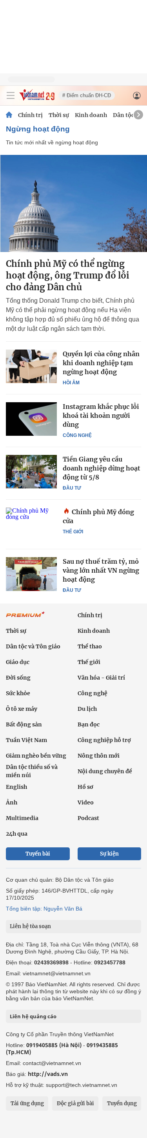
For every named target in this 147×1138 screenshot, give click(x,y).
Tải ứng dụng (27, 1103)
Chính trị (30, 115)
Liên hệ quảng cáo (33, 1016)
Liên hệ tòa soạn (30, 926)
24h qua (16, 833)
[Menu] (10, 95)
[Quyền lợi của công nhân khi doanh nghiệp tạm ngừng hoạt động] (31, 366)
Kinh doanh (91, 115)
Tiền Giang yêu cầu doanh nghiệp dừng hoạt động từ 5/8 (101, 468)
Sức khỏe (18, 693)
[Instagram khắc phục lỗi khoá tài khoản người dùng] (31, 419)
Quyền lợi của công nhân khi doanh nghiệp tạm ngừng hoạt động (101, 363)
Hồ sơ (85, 786)
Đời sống (18, 677)
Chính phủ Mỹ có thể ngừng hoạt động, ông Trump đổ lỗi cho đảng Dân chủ (67, 275)
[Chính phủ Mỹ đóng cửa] (31, 524)
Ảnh (11, 802)
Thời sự (59, 115)
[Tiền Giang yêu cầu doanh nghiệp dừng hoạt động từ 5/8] (31, 471)
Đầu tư (72, 488)
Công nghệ (77, 435)
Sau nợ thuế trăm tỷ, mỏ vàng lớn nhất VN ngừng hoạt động (101, 570)
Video (86, 802)
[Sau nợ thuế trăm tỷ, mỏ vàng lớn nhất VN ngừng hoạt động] (31, 574)
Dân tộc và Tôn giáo (33, 646)
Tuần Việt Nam (26, 740)
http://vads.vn (48, 1074)
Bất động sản (24, 724)
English (16, 786)
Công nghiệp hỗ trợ (104, 740)
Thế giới (73, 531)
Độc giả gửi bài (75, 1103)
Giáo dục (17, 662)
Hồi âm (71, 382)
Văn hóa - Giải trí (101, 677)
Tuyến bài (37, 853)
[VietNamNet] (9, 115)
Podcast (88, 818)
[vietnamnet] (36, 98)
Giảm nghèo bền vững (36, 755)
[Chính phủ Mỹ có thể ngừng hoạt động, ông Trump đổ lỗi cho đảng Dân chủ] (73, 203)
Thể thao (90, 646)
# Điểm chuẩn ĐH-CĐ (86, 95)
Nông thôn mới (99, 755)
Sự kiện (109, 853)
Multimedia (22, 818)
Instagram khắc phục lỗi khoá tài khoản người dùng (101, 415)
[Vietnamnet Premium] (25, 618)
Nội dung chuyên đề (105, 771)
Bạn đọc (89, 724)
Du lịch (87, 708)
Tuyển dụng (122, 1103)
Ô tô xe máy (21, 708)
